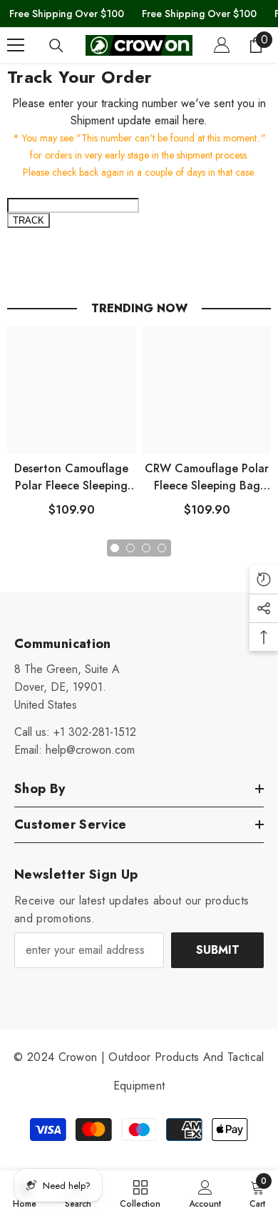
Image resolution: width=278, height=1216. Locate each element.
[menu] (15, 45)
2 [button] (130, 548)
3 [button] (146, 548)
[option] (71, 427)
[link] (204, 1193)
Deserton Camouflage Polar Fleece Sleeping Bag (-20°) (71, 477)
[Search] (56, 45)
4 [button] (162, 548)
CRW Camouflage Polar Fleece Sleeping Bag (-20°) (207, 477)
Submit (218, 950)
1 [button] (114, 548)
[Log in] (222, 45)
